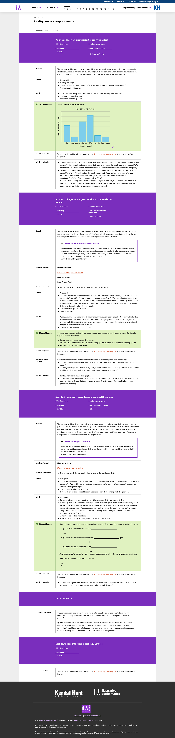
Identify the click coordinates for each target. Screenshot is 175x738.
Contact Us (132, 2)
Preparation (42, 30)
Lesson (55, 30)
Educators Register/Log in (148, 2)
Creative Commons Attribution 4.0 (84, 720)
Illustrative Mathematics (48, 720)
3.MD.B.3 (60, 52)
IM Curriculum (108, 2)
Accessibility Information (92, 715)
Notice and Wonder (97, 54)
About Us (120, 2)
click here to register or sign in (104, 154)
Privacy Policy (78, 715)
